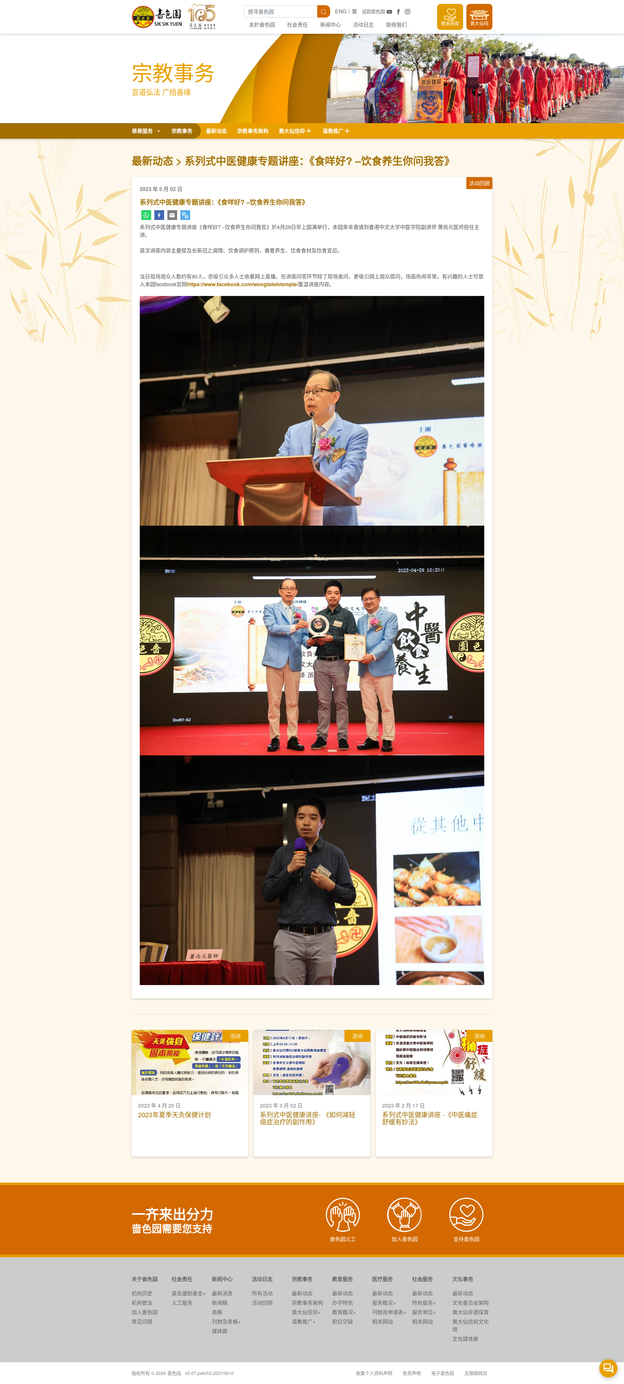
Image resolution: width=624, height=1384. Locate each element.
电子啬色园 (442, 1373)
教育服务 (342, 1279)
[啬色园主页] (157, 14)
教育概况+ (344, 1312)
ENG (340, 11)
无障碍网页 (475, 1373)
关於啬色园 (262, 24)
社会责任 (297, 24)
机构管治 (142, 1302)
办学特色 (342, 1302)
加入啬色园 (145, 1312)
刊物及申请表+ (389, 1312)
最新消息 (222, 1293)
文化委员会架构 (470, 1302)
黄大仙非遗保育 (470, 1312)
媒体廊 (220, 1331)
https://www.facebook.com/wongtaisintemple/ (242, 284)
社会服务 (422, 1279)
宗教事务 (302, 1279)
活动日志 (363, 24)
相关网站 (382, 1321)
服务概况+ (384, 1302)
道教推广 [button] (333, 131)
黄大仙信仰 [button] (292, 131)
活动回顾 (262, 1302)
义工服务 (182, 1302)
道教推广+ (304, 1321)
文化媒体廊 (465, 1338)
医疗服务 (382, 1279)
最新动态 (216, 131)
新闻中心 (330, 24)
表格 (217, 1312)
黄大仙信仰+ (306, 1312)
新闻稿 (220, 1302)
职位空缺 (342, 1321)
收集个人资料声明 (374, 1373)
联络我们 (396, 24)
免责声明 (412, 1373)
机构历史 (142, 1293)
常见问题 (142, 1321)
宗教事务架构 (252, 131)
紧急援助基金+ (189, 1293)
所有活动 (262, 1293)
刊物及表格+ (226, 1321)
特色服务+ (424, 1302)
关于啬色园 (145, 1279)
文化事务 (462, 1279)
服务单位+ (424, 1312)
